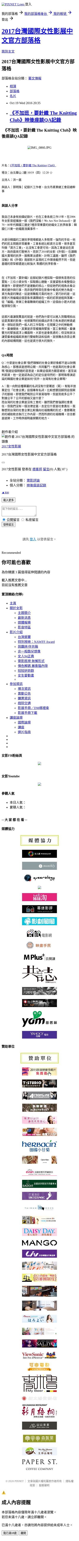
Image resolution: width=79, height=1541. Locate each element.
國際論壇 (24, 722)
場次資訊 (24, 688)
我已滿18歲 (10, 1533)
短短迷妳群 (26, 670)
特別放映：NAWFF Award (36, 641)
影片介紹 (16, 632)
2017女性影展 (11, 446)
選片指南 (24, 732)
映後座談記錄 (36, 485)
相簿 (13, 86)
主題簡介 (24, 613)
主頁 (13, 603)
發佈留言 (8, 524)
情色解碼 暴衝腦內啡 (33, 666)
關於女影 (16, 608)
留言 (46, 469)
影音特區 (24, 627)
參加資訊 (16, 684)
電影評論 (33, 480)
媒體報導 (24, 622)
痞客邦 (37, 469)
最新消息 (24, 617)
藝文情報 (34, 78)
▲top (5, 492)
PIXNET (19, 1481)
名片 (13, 96)
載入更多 (8, 500)
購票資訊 (24, 698)
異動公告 (24, 693)
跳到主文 (8, 51)
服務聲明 (44, 1485)
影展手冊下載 (27, 713)
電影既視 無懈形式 (31, 661)
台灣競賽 (24, 637)
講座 (21, 727)
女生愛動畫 (26, 675)
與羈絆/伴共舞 (28, 646)
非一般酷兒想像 (29, 651)
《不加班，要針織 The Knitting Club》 (33, 165)
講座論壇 (16, 717)
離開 (23, 1533)
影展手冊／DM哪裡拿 (33, 708)
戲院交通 (24, 703)
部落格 (14, 91)
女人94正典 (26, 656)
